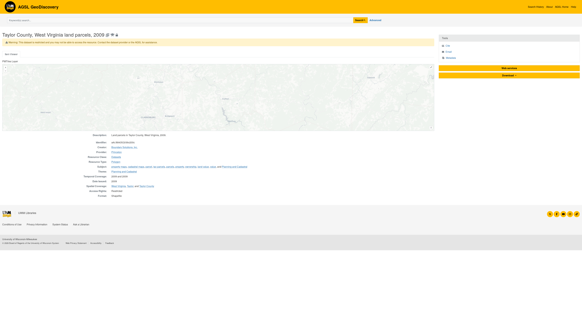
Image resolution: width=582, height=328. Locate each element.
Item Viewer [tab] (11, 54)
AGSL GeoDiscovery (10, 8)
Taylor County (146, 186)
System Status (60, 224)
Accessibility (96, 243)
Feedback (109, 243)
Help (573, 7)
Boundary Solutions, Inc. (124, 147)
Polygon (115, 162)
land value (203, 166)
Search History (536, 7)
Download (508, 75)
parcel (149, 166)
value (213, 166)
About (549, 7)
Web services (509, 68)
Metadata (451, 58)
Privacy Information (37, 224)
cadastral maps (136, 166)
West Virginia (118, 186)
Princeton (116, 152)
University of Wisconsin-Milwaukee (19, 239)
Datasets (116, 157)
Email (449, 51)
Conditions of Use (12, 224)
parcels (170, 166)
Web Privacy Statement (76, 243)
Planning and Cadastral (234, 166)
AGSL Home (562, 7)
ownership (190, 166)
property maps (119, 166)
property (179, 166)
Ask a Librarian (81, 224)
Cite (448, 45)
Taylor (130, 186)
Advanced (375, 20)
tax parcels (159, 166)
